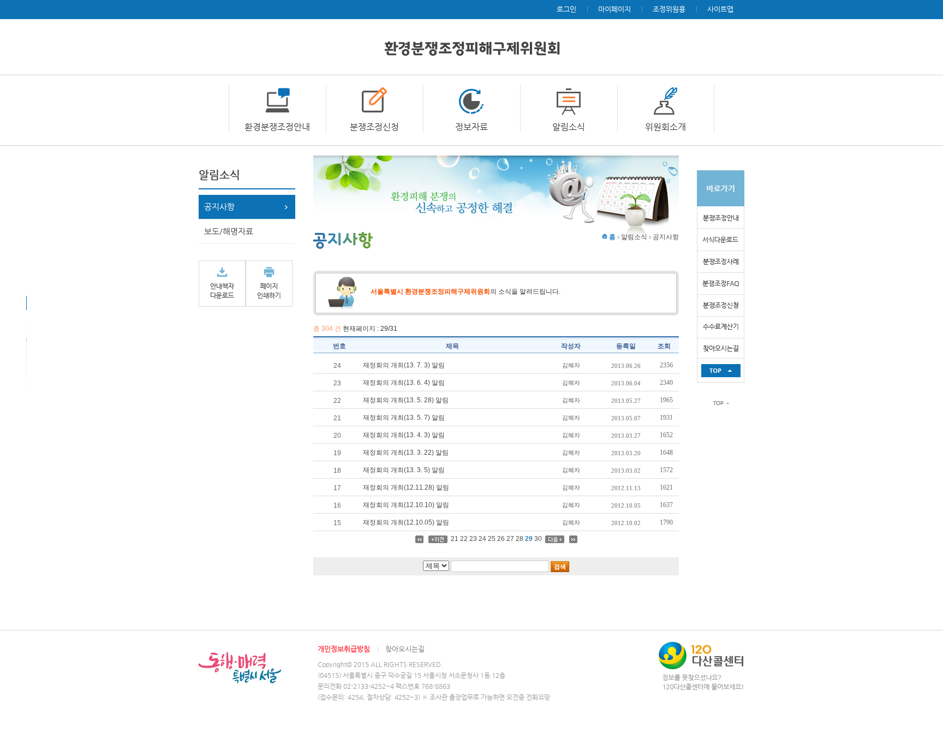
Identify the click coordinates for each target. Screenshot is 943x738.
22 (464, 539)
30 (538, 539)
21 (454, 539)
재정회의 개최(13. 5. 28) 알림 (406, 400)
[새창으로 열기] (222, 283)
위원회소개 (665, 127)
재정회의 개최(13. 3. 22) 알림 (406, 452)
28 (519, 539)
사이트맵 (720, 9)
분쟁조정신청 (374, 127)
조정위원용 (669, 9)
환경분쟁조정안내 (277, 127)
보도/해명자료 (228, 231)
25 (492, 539)
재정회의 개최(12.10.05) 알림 (406, 522)
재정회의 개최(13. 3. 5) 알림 (404, 470)
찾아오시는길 (405, 649)
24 (482, 539)
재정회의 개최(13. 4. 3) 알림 (404, 435)
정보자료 (471, 127)
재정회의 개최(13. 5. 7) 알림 (404, 417)
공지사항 (219, 206)
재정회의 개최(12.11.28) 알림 (406, 487)
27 (510, 539)
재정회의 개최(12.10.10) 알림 (406, 505)
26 (501, 539)
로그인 (566, 9)
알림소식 (568, 127)
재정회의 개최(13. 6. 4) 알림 (404, 382)
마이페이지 (614, 9)
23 (473, 539)
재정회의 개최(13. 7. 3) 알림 (404, 365)
